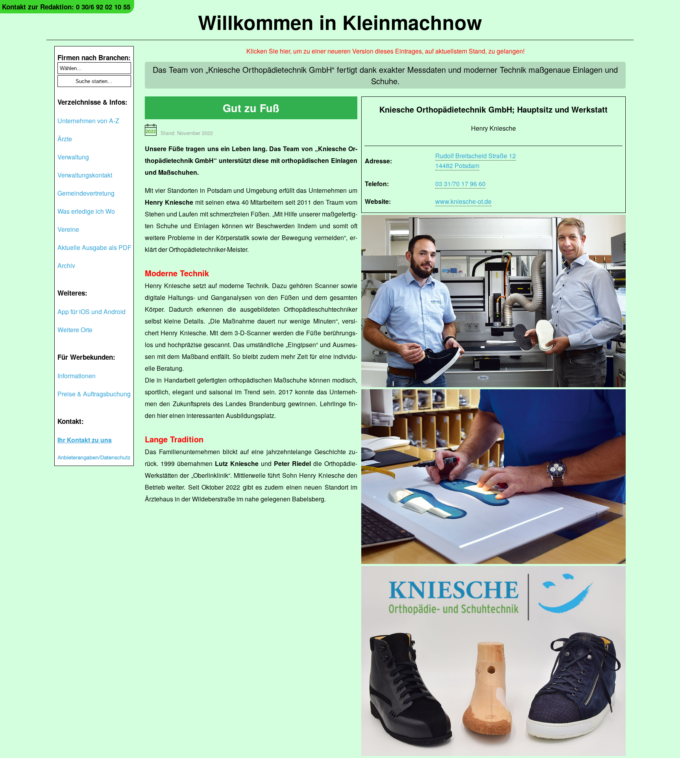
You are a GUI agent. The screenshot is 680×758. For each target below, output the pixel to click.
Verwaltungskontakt (84, 174)
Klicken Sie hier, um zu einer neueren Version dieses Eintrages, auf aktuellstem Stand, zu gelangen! (385, 50)
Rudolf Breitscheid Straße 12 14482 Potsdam (475, 160)
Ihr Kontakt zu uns (84, 439)
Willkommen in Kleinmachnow (340, 22)
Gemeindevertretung (86, 193)
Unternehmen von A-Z (88, 120)
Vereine (68, 229)
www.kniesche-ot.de (463, 201)
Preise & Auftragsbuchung (94, 393)
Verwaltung (73, 156)
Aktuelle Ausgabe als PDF (94, 247)
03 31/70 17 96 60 (460, 183)
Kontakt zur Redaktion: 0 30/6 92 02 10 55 (66, 6)
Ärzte (64, 138)
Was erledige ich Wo (86, 211)
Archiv (66, 265)
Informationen (76, 375)
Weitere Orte (74, 329)
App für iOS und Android (91, 311)
